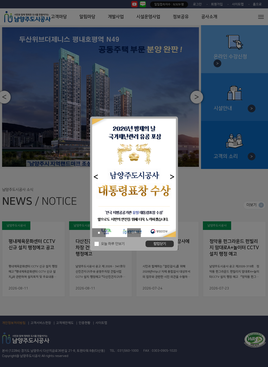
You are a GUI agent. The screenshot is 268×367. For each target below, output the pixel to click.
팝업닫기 (159, 244)
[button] (96, 177)
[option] (134, 178)
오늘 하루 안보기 (113, 244)
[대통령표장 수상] (134, 178)
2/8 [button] (134, 232)
